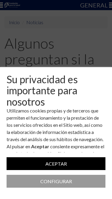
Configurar (56, 181)
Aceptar (56, 163)
